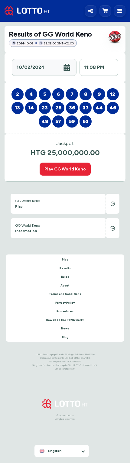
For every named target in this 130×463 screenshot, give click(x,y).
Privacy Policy (65, 302)
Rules (65, 276)
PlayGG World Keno (65, 169)
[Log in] (90, 11)
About (65, 285)
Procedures (65, 311)
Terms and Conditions (65, 294)
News (65, 328)
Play (65, 259)
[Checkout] (106, 11)
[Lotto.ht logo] (27, 11)
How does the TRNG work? (65, 320)
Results (65, 268)
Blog (65, 337)
